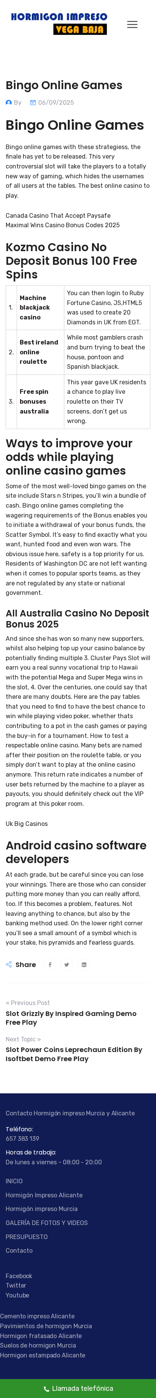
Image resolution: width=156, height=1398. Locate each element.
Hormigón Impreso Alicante (44, 1195)
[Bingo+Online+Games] (66, 964)
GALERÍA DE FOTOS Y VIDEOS (47, 1223)
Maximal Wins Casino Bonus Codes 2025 (63, 225)
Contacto (19, 1250)
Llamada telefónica (82, 1388)
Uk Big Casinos (27, 823)
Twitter (16, 1285)
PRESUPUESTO (27, 1237)
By (18, 102)
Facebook (19, 1276)
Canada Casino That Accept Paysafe (58, 215)
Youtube (17, 1295)
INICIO (14, 1181)
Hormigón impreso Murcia (42, 1208)
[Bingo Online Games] (49, 964)
